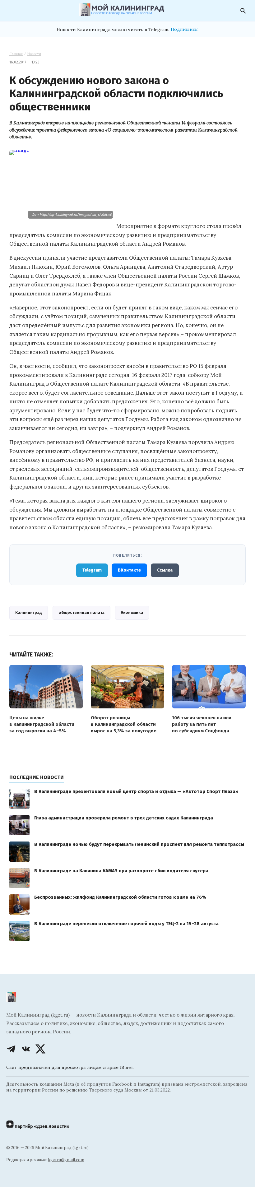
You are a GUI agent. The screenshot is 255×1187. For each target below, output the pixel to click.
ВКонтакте (129, 570)
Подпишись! (184, 29)
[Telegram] (11, 1049)
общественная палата (81, 612)
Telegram (92, 570)
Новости (34, 54)
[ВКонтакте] (26, 1049)
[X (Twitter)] (40, 1049)
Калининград (28, 612)
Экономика (132, 612)
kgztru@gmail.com (66, 1159)
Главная (16, 54)
